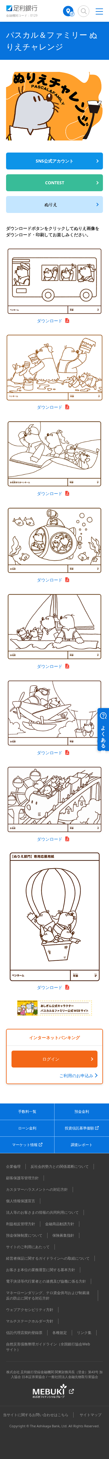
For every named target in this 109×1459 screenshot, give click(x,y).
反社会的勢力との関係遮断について (60, 1166)
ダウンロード (49, 320)
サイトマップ (90, 1414)
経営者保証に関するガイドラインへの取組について (48, 1258)
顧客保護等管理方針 (22, 1177)
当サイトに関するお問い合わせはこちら (35, 1414)
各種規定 (59, 1332)
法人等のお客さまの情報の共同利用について (42, 1212)
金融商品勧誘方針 (59, 1223)
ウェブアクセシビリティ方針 (29, 1309)
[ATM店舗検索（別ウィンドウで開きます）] (68, 11)
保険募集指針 (63, 1235)
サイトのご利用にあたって (28, 1246)
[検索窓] (83, 11)
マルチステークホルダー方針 (29, 1321)
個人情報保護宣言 (20, 1200)
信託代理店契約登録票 (24, 1332)
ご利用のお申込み (76, 1075)
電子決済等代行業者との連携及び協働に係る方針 (46, 1281)
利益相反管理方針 (20, 1223)
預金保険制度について (24, 1235)
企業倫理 (13, 1166)
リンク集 (84, 1332)
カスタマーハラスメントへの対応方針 (37, 1189)
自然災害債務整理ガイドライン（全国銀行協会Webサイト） (48, 1346)
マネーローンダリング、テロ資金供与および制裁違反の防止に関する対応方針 (48, 1295)
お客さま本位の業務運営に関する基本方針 (40, 1269)
